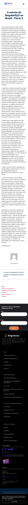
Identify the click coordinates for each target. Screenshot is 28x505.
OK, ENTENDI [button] (14, 501)
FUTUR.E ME (6, 386)
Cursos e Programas (7, 288)
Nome (2, 311)
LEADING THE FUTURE (9, 394)
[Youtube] (11, 449)
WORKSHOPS (7, 416)
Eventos (3, 292)
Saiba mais (4, 454)
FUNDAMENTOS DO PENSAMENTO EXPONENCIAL (12, 382)
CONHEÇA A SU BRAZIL (9, 424)
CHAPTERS (6, 430)
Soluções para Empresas (8, 290)
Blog (2, 286)
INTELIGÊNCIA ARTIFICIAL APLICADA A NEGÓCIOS (13, 390)
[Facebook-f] (6, 449)
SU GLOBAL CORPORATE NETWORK (12, 403)
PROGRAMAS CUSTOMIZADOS (11, 413)
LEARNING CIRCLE (8, 437)
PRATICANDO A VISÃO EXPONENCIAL (13, 397)
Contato (3, 296)
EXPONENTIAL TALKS (9, 410)
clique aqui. (10, 498)
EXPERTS (6, 427)
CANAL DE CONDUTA (9, 434)
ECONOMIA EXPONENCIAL (10, 378)
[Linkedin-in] (9, 449)
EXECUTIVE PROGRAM (9, 374)
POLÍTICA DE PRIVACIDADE (10, 440)
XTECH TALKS (7, 406)
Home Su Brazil (5, 294)
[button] (23, 4)
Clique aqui (4, 456)
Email (2, 320)
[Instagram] (3, 449)
